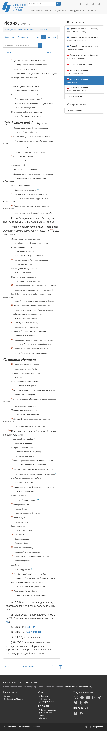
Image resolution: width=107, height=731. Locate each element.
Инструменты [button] (76, 10)
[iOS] (75, 713)
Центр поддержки (48, 710)
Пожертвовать (97, 726)
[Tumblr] (81, 702)
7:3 (7, 621)
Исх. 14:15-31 (33, 632)
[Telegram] (99, 697)
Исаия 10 (44, 29)
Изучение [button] (59, 10)
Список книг (28, 666)
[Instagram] (93, 697)
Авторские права (48, 702)
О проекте (45, 699)
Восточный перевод (77, 71)
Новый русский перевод (81, 63)
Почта (43, 715)
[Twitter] (76, 702)
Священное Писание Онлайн (19, 7)
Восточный (32, 29)
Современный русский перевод (83, 56)
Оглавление (23, 37)
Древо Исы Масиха (14, 699)
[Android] (81, 713)
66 (55, 37)
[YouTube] (88, 697)
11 (48, 52)
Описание (9, 37)
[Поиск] (58, 4)
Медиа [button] (91, 10)
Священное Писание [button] (40, 10)
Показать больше (74, 96)
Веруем (44, 696)
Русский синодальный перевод (82, 30)
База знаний (46, 712)
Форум (44, 718)
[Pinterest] (86, 702)
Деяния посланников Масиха (78, 686)
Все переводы (75, 110)
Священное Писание (15, 29)
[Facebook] (82, 697)
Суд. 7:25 (30, 627)
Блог (8, 696)
